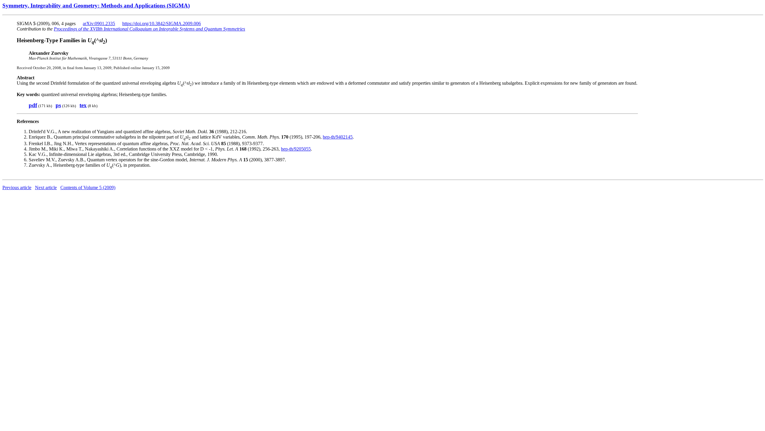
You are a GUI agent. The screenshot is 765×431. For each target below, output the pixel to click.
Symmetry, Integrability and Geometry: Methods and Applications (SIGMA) (96, 5)
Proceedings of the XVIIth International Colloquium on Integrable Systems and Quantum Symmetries (149, 28)
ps (58, 105)
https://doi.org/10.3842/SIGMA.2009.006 (161, 23)
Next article (46, 187)
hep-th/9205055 (296, 148)
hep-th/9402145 (338, 136)
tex (83, 105)
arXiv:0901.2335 (99, 23)
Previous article (16, 187)
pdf (33, 105)
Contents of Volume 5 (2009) (87, 187)
